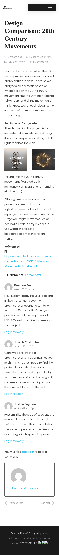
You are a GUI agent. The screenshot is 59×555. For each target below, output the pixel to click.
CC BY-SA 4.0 (29, 543)
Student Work (16, 61)
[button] (50, 7)
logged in (28, 452)
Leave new (33, 275)
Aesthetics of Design (24, 533)
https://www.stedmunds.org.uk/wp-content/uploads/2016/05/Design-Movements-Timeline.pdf (28, 261)
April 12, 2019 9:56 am (25, 346)
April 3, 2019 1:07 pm (25, 408)
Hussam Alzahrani (40, 56)
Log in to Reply (14, 332)
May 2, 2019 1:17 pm (24, 289)
